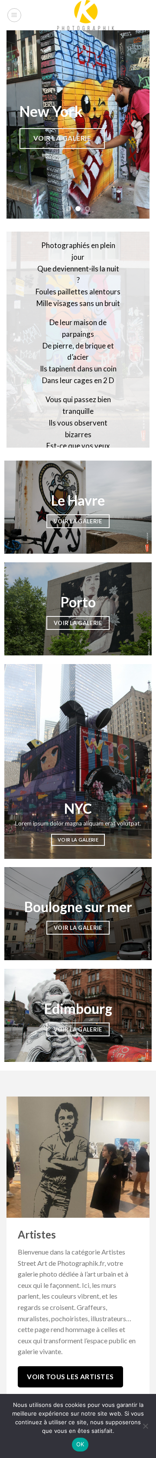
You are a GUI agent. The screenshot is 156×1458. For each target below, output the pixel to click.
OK (80, 1444)
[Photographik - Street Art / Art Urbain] (85, 15)
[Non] (145, 1428)
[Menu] (14, 15)
